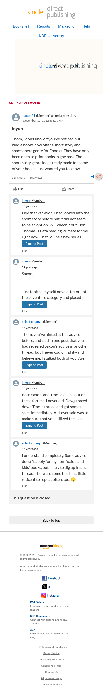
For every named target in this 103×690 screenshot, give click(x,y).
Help (86, 26)
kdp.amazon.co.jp (51, 678)
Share (70, 189)
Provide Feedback (51, 684)
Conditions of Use (51, 665)
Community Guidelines (51, 659)
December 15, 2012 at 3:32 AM (43, 120)
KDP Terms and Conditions (51, 647)
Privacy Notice (52, 653)
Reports (43, 26)
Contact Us (51, 672)
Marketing (66, 26)
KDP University (51, 36)
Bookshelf (21, 26)
